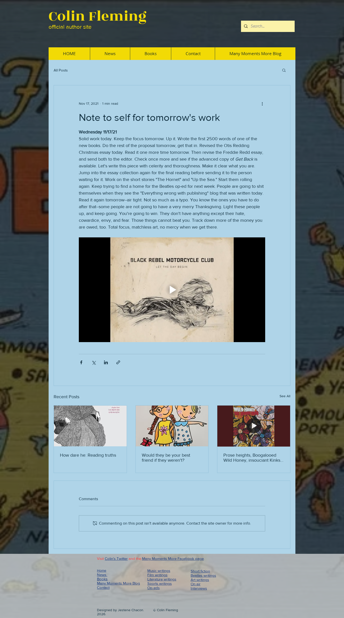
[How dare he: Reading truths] (90, 426)
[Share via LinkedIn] (106, 362)
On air (195, 584)
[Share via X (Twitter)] (93, 362)
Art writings (200, 579)
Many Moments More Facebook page (173, 558)
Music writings (158, 570)
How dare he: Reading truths (88, 455)
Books (102, 579)
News (102, 574)
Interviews (199, 588)
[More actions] (262, 103)
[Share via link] (118, 362)
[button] (284, 70)
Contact (103, 587)
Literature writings (161, 579)
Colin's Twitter (116, 558)
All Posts (61, 70)
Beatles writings (203, 575)
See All (285, 396)
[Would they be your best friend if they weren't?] (172, 426)
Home (101, 570)
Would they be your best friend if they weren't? (166, 458)
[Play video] (172, 289)
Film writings (157, 575)
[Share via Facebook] (81, 362)
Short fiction (200, 571)
